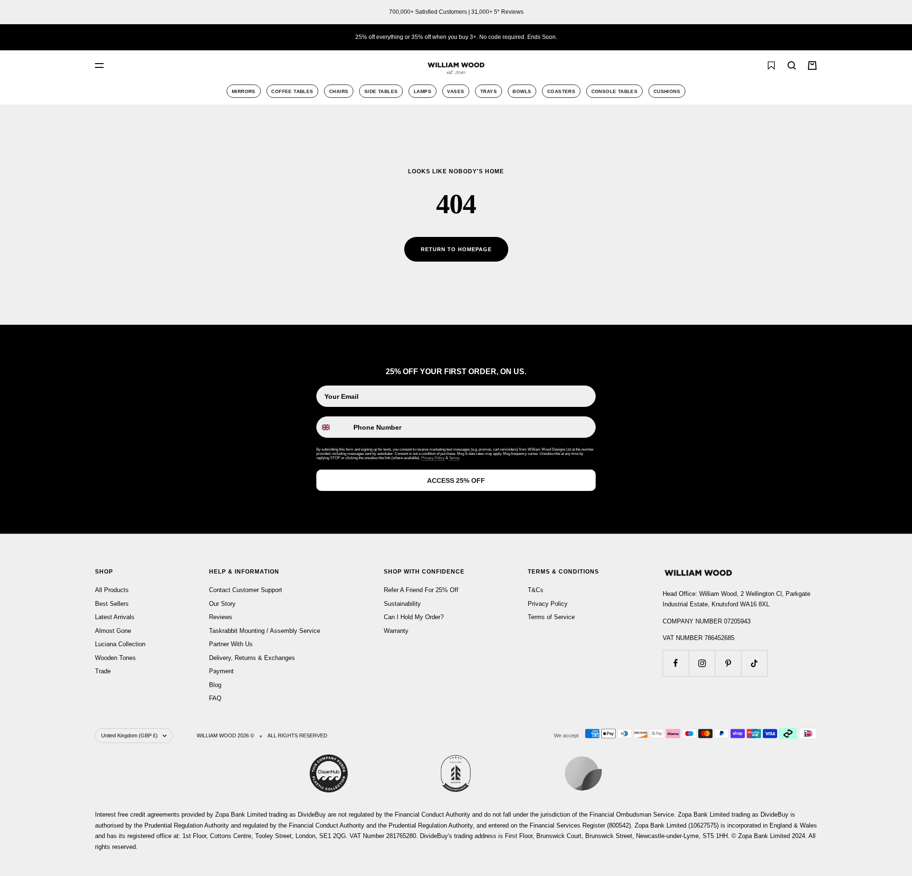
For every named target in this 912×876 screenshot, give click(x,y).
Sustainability (402, 603)
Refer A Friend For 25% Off (421, 589)
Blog (215, 684)
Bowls (522, 91)
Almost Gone (113, 630)
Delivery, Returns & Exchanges (252, 657)
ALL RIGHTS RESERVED (297, 735)
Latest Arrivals (114, 617)
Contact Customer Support (245, 589)
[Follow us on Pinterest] (728, 663)
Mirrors (244, 91)
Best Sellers (112, 603)
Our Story (222, 603)
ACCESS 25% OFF (456, 480)
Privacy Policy (433, 458)
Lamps (422, 91)
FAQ (215, 698)
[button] (750, 65)
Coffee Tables (292, 91)
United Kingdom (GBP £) (129, 735)
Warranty (396, 630)
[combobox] (204, 65)
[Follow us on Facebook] (676, 663)
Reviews (220, 617)
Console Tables (614, 91)
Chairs (338, 91)
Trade (103, 671)
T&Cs (535, 589)
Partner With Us (231, 644)
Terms (454, 458)
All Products (112, 589)
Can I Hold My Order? (414, 617)
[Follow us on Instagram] (702, 663)
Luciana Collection (120, 644)
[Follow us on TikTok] (754, 663)
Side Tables (381, 91)
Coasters (561, 91)
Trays (488, 91)
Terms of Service (551, 617)
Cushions (667, 91)
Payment (221, 671)
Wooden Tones (115, 657)
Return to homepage (456, 249)
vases (455, 91)
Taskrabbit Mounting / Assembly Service (264, 630)
